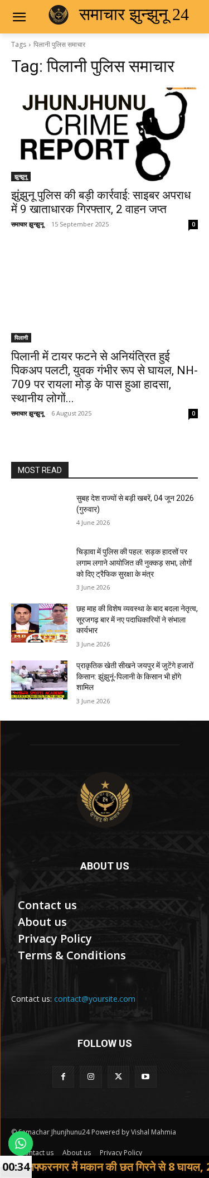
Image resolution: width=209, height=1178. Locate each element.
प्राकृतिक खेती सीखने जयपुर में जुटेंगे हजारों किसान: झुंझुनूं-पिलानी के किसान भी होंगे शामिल (134, 676)
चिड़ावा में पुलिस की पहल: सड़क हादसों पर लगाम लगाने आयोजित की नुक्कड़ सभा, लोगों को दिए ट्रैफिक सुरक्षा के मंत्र (134, 562)
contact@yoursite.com (94, 998)
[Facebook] (63, 1077)
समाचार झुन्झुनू (27, 224)
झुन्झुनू (20, 176)
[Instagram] (90, 1077)
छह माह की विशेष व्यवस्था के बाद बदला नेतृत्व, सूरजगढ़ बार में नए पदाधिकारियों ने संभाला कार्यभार (137, 619)
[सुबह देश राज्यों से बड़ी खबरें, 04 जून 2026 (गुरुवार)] (39, 512)
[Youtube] (146, 1077)
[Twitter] (118, 1077)
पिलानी (21, 337)
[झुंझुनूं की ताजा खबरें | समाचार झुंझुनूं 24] (104, 800)
